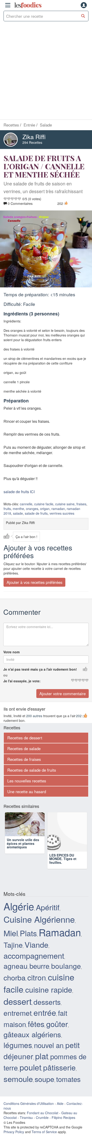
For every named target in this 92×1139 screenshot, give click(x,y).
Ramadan (60, 932)
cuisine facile (43, 504)
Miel (11, 933)
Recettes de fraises (24, 759)
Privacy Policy (14, 1131)
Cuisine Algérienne (39, 919)
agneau (16, 966)
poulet (30, 1067)
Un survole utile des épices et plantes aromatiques (23, 859)
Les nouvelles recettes (26, 781)
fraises (81, 504)
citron (36, 977)
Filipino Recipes (63, 1117)
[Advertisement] (46, 71)
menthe (18, 508)
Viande (36, 944)
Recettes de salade (24, 748)
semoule (18, 1078)
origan (45, 508)
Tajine (13, 945)
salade (18, 513)
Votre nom (11, 652)
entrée (44, 1012)
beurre (39, 966)
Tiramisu (26, 1117)
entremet (18, 1013)
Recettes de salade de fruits (31, 770)
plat (41, 1056)
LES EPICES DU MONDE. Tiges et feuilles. (62, 859)
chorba (14, 977)
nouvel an (48, 1045)
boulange (66, 966)
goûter (57, 1023)
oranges (32, 508)
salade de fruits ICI (19, 491)
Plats (28, 933)
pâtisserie (59, 1067)
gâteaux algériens (32, 1034)
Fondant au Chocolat (42, 1112)
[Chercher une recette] (83, 16)
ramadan (58, 508)
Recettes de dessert (24, 738)
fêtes (36, 1023)
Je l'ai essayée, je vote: (22, 681)
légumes (18, 1045)
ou (5, 675)
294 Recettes (32, 142)
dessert (18, 1001)
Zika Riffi (34, 136)
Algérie (19, 906)
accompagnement (34, 955)
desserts (47, 1002)
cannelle (26, 504)
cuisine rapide (48, 989)
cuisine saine (65, 504)
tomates (68, 1079)
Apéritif (47, 907)
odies (28, 5)
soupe (44, 1079)
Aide (60, 1103)
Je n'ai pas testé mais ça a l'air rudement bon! (40, 669)
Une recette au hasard (26, 791)
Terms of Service (44, 1131)
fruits (7, 508)
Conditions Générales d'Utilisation (29, 1103)
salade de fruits (36, 513)
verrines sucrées (62, 513)
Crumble (42, 1117)
